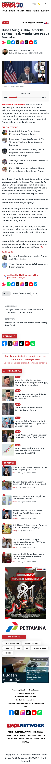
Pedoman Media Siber (25, 693)
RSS (25, 706)
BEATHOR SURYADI (11, 643)
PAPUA (15, 294)
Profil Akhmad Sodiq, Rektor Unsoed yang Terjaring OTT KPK (30, 468)
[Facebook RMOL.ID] (4, 343)
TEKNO (36, 11)
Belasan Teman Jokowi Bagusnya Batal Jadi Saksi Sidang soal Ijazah (29, 483)
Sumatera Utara (23, 732)
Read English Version (32, 22)
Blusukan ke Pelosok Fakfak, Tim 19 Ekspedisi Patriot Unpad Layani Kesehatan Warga (26, 152)
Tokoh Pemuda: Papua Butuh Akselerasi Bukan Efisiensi (28, 265)
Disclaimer (34, 690)
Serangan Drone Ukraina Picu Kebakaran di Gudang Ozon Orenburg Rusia (24, 311)
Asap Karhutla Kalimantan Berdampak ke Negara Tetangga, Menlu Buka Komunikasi (31, 382)
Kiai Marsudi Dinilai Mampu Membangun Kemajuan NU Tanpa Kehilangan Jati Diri (29, 542)
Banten (41, 735)
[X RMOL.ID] (10, 343)
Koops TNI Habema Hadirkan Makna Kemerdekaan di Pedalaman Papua (27, 170)
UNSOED (7, 653)
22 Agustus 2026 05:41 (27, 502)
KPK (18, 648)
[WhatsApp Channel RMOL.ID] (32, 343)
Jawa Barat (11, 738)
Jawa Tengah (25, 738)
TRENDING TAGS (14, 637)
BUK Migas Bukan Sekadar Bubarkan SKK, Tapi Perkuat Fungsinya (30, 526)
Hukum (15, 473)
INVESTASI (8, 648)
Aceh (10, 732)
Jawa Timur (39, 738)
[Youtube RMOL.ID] (27, 343)
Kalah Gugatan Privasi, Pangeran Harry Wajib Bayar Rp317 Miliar (31, 436)
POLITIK (20, 11)
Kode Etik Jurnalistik (25, 700)
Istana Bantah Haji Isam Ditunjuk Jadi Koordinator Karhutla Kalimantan (31, 396)
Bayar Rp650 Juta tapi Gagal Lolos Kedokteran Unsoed (29, 497)
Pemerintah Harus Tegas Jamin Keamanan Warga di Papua (24, 133)
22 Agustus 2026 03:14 (26, 487)
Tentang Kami (18, 690)
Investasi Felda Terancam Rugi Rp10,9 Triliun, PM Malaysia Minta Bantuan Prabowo (31, 423)
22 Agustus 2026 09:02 (27, 473)
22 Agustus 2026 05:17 (26, 547)
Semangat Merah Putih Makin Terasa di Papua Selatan (28, 162)
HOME (4, 11)
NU (27, 648)
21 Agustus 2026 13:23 (25, 531)
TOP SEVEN (9, 463)
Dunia (5, 22)
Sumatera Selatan (15, 735)
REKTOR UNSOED (39, 648)
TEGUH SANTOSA (26, 50)
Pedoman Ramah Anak (25, 696)
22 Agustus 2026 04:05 (27, 562)
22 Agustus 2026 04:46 (27, 518)
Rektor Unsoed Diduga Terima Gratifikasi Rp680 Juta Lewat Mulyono (27, 513)
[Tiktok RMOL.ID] (21, 343)
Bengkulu (38, 732)
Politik (15, 487)
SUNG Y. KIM (25, 294)
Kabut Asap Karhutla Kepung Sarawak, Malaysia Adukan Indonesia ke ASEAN (29, 450)
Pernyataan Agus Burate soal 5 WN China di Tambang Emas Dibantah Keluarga (26, 142)
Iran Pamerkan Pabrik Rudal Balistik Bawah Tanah (28, 409)
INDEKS (12, 11)
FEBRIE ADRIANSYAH (31, 643)
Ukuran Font (25, 93)
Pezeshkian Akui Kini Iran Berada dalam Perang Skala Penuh (26, 323)
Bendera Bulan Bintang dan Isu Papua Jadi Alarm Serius (28, 258)
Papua (25, 742)
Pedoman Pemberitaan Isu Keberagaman (25, 703)
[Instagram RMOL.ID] (15, 343)
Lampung (31, 735)
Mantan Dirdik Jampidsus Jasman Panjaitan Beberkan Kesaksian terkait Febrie (29, 556)
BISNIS (28, 11)
